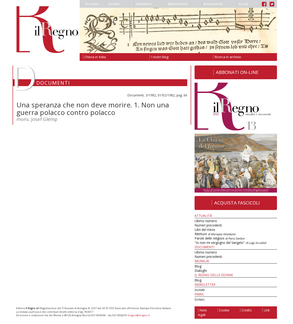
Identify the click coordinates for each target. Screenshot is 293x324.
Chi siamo (91, 4)
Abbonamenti (177, 4)
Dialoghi (201, 270)
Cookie (224, 310)
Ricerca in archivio (227, 57)
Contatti (114, 4)
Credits (246, 310)
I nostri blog (159, 57)
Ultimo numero (206, 221)
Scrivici (199, 299)
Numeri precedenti (208, 225)
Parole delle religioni (219, 238)
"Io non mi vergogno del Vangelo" (230, 242)
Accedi (243, 4)
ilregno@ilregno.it (139, 315)
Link (267, 310)
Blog (198, 266)
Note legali (202, 312)
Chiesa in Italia (95, 57)
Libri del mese (205, 229)
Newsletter (144, 4)
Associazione (213, 4)
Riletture (215, 234)
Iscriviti (200, 290)
